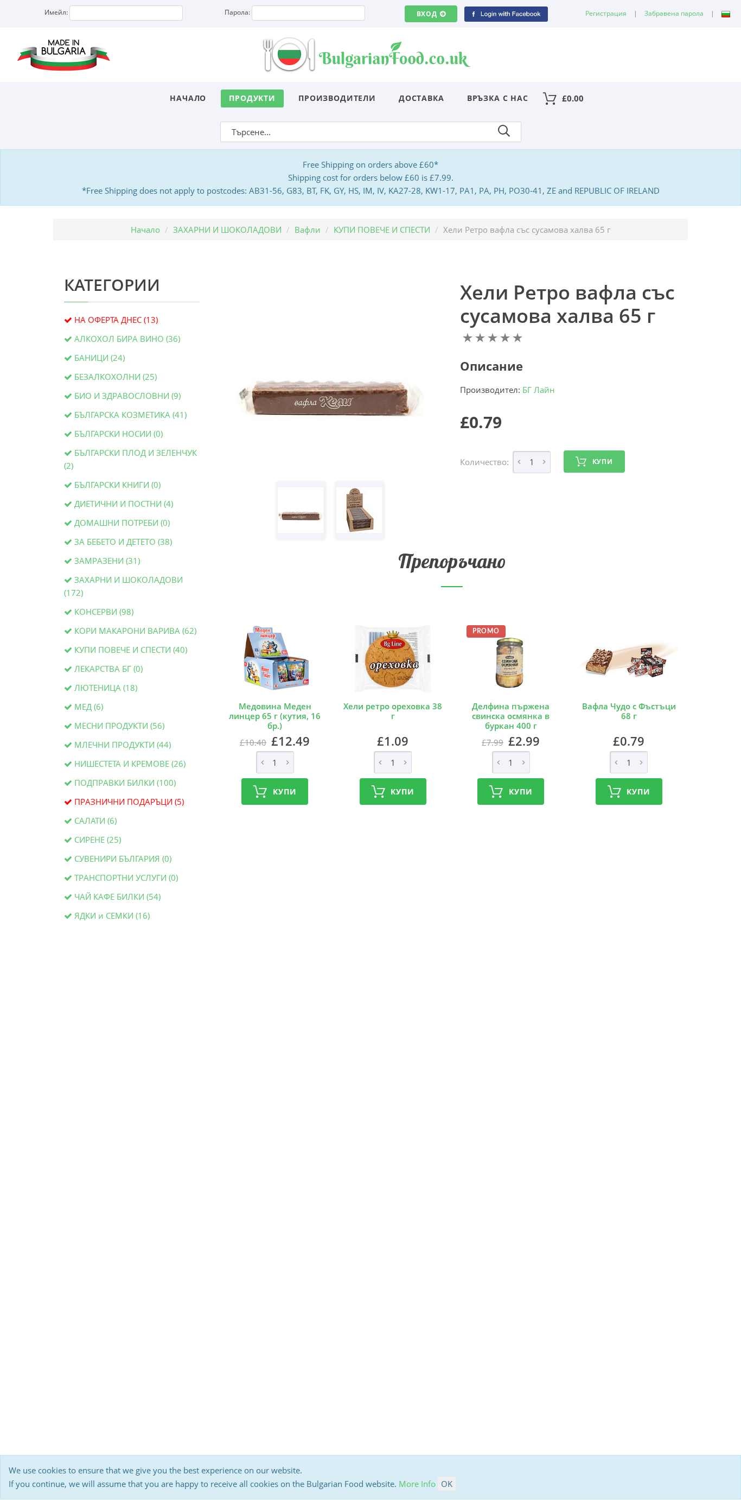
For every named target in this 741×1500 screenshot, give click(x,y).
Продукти (252, 98)
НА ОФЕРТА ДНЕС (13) (116, 319)
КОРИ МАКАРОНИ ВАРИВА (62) (135, 630)
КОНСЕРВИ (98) (103, 611)
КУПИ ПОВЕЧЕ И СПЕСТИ (382, 229)
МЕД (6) (88, 706)
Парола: (237, 12)
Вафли (308, 229)
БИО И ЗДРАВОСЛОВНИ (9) (127, 395)
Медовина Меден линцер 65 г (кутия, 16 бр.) (275, 716)
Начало (188, 98)
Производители (337, 98)
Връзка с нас (497, 98)
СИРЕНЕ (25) (97, 839)
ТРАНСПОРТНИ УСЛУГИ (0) (126, 877)
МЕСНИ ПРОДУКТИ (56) (119, 725)
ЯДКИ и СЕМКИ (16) (112, 915)
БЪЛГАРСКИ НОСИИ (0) (118, 433)
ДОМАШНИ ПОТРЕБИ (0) (122, 522)
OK (446, 1483)
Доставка (421, 98)
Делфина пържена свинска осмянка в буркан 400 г (511, 716)
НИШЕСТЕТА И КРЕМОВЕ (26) (130, 763)
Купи (602, 461)
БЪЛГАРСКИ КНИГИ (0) (117, 484)
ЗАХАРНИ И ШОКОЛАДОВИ (227, 229)
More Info (417, 1483)
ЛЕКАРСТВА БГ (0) (108, 668)
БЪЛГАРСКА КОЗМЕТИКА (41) (130, 414)
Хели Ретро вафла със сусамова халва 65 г (567, 304)
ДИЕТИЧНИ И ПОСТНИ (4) (123, 503)
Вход (427, 13)
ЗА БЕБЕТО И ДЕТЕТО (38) (123, 541)
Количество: (484, 461)
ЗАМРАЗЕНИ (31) (107, 560)
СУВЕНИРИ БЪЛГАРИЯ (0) (122, 858)
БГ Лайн (538, 389)
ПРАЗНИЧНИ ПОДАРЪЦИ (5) (129, 801)
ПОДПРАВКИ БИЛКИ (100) (125, 782)
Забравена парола (674, 13)
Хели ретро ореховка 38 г (392, 711)
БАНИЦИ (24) (99, 357)
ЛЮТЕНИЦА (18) (105, 687)
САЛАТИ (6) (95, 820)
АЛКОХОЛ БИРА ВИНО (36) (127, 338)
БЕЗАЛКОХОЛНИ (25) (115, 376)
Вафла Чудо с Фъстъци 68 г (629, 711)
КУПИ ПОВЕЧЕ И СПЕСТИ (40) (130, 649)
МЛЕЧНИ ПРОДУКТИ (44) (122, 744)
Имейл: (56, 12)
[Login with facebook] (505, 13)
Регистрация (606, 13)
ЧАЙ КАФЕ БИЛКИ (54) (117, 896)
